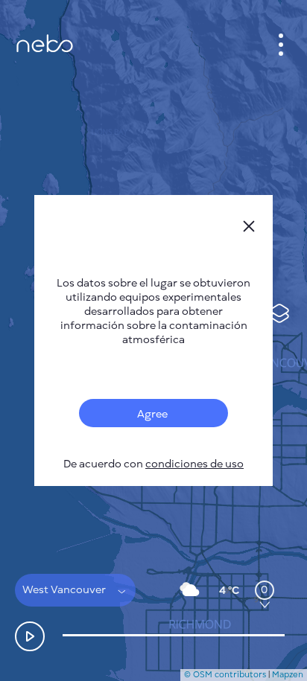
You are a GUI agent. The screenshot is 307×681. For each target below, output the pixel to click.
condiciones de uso (194, 464)
